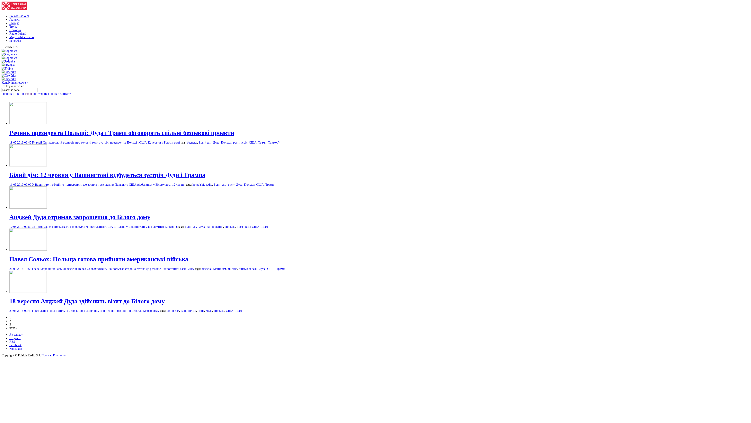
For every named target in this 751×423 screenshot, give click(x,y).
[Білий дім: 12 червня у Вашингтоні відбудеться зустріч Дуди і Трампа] (28, 165)
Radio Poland (17, 33)
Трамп (262, 142)
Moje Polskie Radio (21, 37)
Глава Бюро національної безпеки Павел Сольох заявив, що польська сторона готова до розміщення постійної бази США (113, 268)
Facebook (15, 345)
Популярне (40, 93)
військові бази (248, 268)
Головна (7, 93)
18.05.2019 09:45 (20, 142)
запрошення (215, 226)
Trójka (13, 26)
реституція (240, 142)
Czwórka (15, 30)
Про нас (54, 93)
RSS (12, 341)
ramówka (15, 40)
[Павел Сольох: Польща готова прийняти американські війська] (28, 249)
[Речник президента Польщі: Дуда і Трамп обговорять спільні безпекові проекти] (28, 123)
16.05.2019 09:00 (20, 184)
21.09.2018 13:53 (20, 268)
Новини (19, 93)
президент (243, 226)
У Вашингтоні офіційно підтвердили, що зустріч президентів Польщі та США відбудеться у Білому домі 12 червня (109, 184)
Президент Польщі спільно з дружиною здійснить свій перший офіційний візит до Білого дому (96, 310)
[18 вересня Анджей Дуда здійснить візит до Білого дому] (28, 291)
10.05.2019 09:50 (20, 226)
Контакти (66, 93)
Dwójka (14, 23)
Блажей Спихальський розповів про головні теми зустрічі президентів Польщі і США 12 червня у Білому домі (106, 142)
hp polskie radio (202, 184)
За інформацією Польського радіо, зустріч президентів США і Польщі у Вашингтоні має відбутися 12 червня (105, 226)
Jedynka (14, 19)
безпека (192, 142)
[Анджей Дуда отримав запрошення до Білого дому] (28, 207)
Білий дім (205, 142)
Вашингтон (188, 310)
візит (231, 184)
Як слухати (16, 334)
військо (232, 268)
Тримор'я (274, 142)
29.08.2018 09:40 (20, 310)
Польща (226, 142)
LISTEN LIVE (11, 47)
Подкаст (15, 338)
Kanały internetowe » (15, 82)
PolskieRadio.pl (19, 16)
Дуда (216, 142)
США (253, 142)
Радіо (29, 93)
